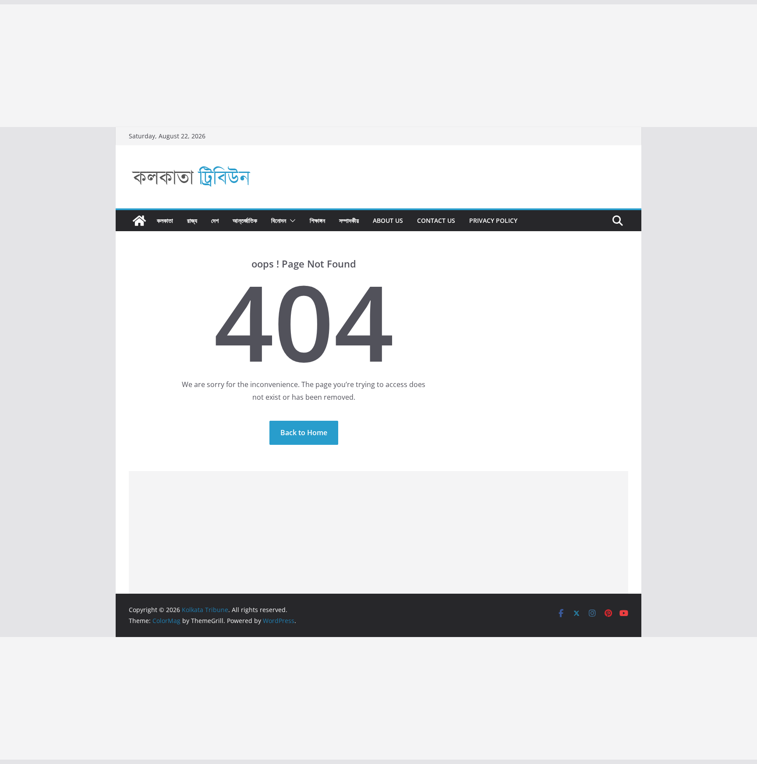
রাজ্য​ (192, 220)
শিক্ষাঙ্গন (317, 220)
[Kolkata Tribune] (139, 220)
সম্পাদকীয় (349, 220)
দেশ (215, 220)
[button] (291, 221)
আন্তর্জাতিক (245, 220)
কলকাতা (165, 220)
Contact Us (436, 220)
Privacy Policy (493, 220)
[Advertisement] (263, 65)
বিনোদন (278, 220)
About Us (388, 220)
